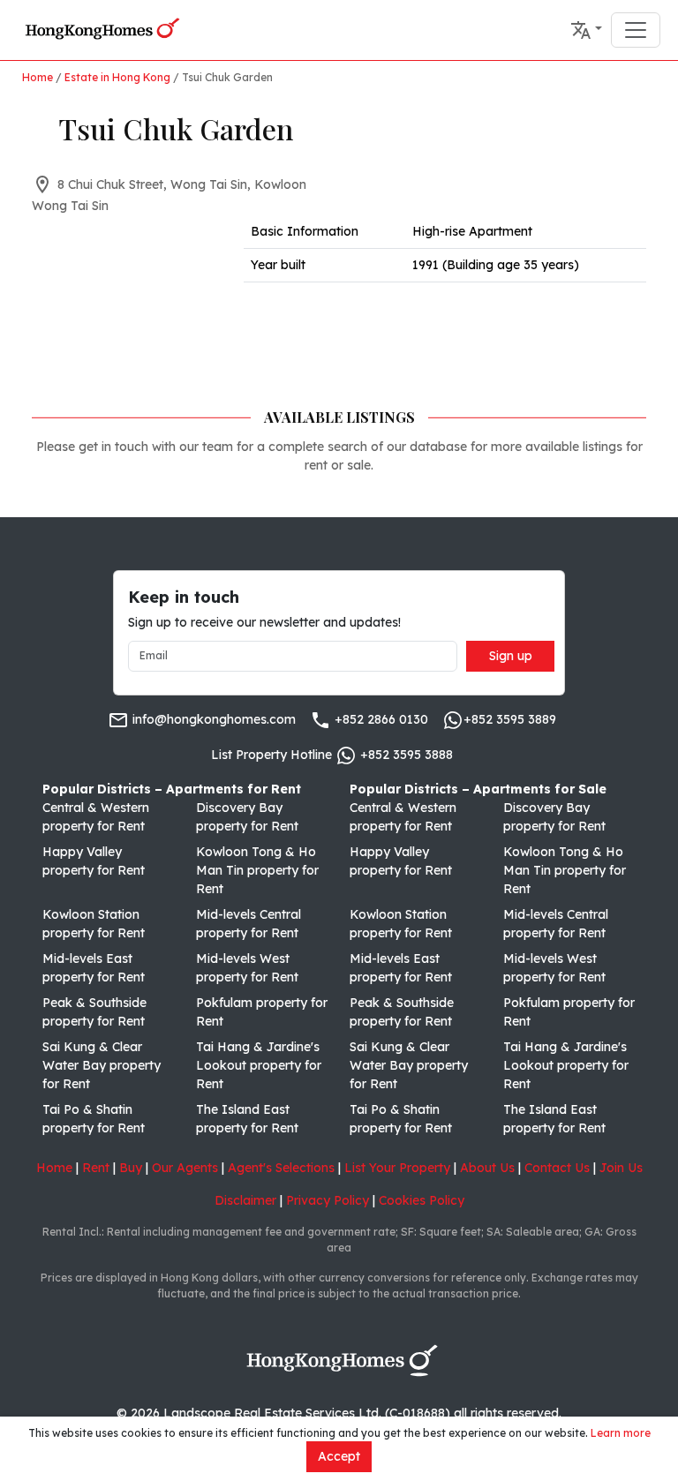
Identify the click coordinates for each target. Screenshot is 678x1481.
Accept (339, 1456)
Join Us (621, 1168)
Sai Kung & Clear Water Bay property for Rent (101, 1065)
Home (37, 77)
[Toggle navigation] (635, 30)
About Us (487, 1168)
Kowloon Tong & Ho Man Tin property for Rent (257, 870)
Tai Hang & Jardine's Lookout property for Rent (258, 1065)
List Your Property (397, 1168)
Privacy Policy (327, 1200)
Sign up (510, 656)
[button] (586, 30)
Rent (95, 1168)
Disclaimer (245, 1200)
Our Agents (185, 1168)
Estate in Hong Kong (117, 77)
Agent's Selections (281, 1168)
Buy (130, 1168)
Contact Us (557, 1168)
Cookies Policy (421, 1200)
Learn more (621, 1433)
